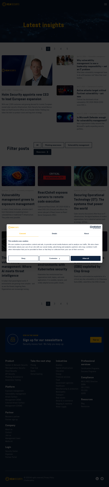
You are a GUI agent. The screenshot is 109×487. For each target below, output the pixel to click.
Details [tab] (54, 233)
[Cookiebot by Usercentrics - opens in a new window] (91, 227)
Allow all (85, 258)
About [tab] (86, 233)
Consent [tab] (22, 233)
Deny (23, 258)
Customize (53, 258)
